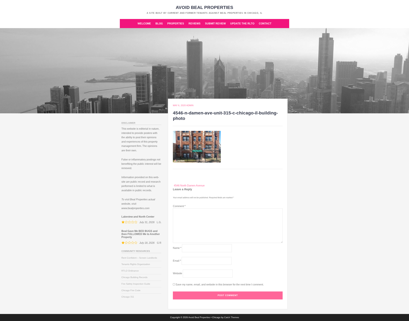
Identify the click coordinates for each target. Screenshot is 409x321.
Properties (175, 23)
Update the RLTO (242, 23)
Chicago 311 (127, 296)
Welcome (144, 23)
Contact (265, 23)
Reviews (195, 23)
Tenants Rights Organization (135, 264)
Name (177, 248)
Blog (159, 23)
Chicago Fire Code (130, 290)
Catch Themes (231, 317)
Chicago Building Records (134, 277)
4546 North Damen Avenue (189, 185)
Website (177, 273)
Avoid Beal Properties (204, 7)
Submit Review (215, 23)
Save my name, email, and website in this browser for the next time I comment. (220, 284)
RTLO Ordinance (130, 270)
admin (189, 105)
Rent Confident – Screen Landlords (139, 258)
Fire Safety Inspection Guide (135, 284)
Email (177, 260)
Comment (179, 206)
